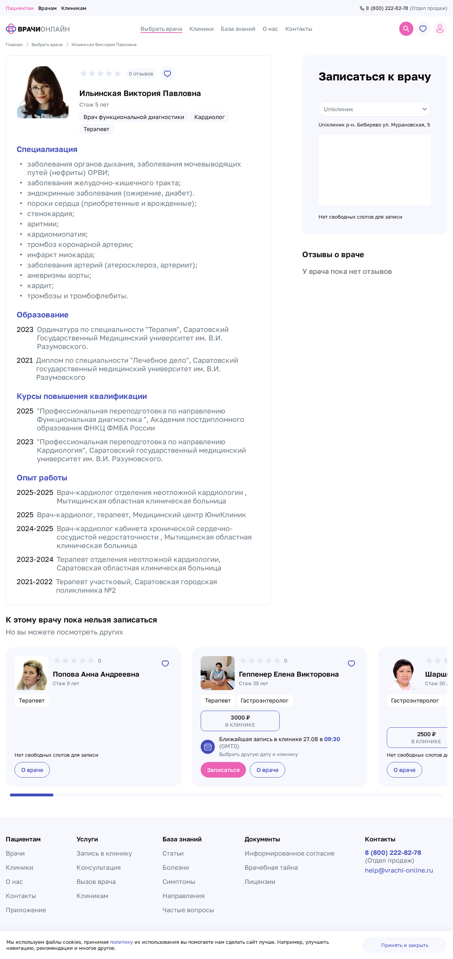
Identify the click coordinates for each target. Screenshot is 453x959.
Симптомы (178, 881)
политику (122, 942)
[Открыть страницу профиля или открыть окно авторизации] (440, 29)
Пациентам (20, 8)
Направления (183, 895)
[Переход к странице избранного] (423, 29)
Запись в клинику (104, 853)
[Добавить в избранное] (167, 73)
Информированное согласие (289, 853)
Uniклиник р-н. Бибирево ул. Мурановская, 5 (374, 125)
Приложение (26, 910)
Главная (14, 44)
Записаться (223, 769)
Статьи (173, 853)
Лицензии (260, 881)
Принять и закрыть (404, 945)
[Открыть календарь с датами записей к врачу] (208, 747)
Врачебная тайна (271, 867)
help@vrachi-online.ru (399, 870)
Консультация (98, 867)
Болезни (175, 867)
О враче (32, 769)
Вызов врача (96, 881)
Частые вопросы (188, 910)
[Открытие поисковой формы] (406, 29)
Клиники (19, 867)
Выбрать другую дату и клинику (258, 754)
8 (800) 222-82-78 (387, 8)
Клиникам (73, 8)
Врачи (15, 853)
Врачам (47, 8)
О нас (14, 881)
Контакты (21, 895)
